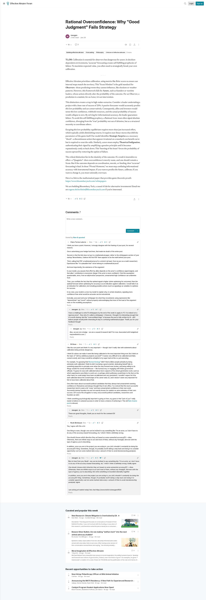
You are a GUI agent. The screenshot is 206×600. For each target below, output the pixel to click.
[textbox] (102, 223)
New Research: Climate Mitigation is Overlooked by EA (94, 515)
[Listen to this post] (126, 44)
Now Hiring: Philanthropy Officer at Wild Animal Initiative (95, 574)
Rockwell (75, 537)
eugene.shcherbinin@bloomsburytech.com (86, 190)
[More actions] (138, 44)
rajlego (74, 583)
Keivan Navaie (81, 583)
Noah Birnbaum (76, 423)
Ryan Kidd (90, 583)
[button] (68, 242)
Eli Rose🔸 (74, 344)
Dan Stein (75, 518)
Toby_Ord (75, 553)
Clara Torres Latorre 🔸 (79, 242)
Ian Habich (99, 589)
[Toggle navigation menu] (4, 3)
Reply (69, 305)
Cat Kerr (74, 576)
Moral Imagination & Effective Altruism (88, 551)
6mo (90, 242)
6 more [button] (129, 52)
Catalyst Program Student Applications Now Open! (93, 587)
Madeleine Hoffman (88, 589)
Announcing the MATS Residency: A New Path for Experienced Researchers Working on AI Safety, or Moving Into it (120, 581)
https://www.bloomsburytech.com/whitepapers (86, 181)
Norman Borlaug (94, 362)
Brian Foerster (76, 589)
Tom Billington (83, 537)
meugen (74, 35)
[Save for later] (130, 44)
